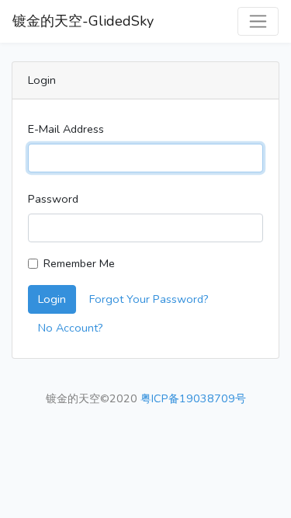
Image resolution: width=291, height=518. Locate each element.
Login (52, 299)
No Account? (70, 327)
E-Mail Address (66, 129)
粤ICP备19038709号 (193, 398)
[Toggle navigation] (258, 21)
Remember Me (79, 263)
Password (53, 199)
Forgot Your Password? (149, 299)
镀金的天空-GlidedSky (83, 21)
